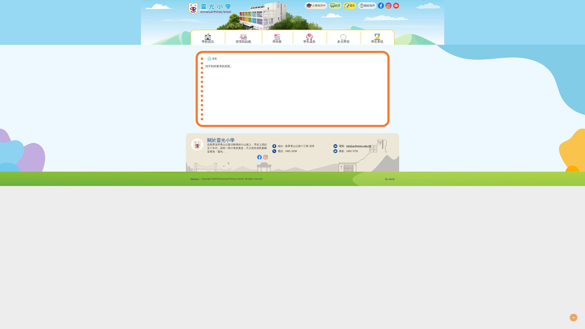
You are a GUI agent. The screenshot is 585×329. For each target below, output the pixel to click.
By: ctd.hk (390, 179)
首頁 (214, 58)
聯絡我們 (369, 5)
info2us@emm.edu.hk (358, 146)
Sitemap (194, 179)
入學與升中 (319, 5)
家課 (337, 5)
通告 (352, 5)
